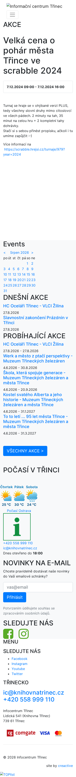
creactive (65, 766)
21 (24, 280)
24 (5, 285)
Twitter (17, 674)
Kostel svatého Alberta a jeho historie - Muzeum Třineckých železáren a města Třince (33, 399)
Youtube (18, 669)
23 (33, 280)
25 (10, 285)
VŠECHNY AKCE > (25, 450)
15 (28, 274)
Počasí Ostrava (19, 511)
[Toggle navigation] (12, 15)
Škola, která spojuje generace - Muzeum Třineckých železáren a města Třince (35, 377)
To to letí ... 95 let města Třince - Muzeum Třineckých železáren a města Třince (35, 421)
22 (29, 280)
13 (19, 274)
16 (33, 274)
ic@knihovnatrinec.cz (20, 548)
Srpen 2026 (19, 252)
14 (24, 274)
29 (29, 285)
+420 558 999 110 (18, 543)
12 (14, 274)
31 (5, 291)
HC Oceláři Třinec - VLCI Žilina (33, 305)
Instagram (19, 664)
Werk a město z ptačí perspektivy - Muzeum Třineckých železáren (38, 358)
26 (15, 285)
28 (24, 285)
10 (5, 274)
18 (10, 280)
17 (5, 280)
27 (19, 285)
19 (14, 280)
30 (33, 285)
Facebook (19, 659)
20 (19, 280)
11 (9, 274)
